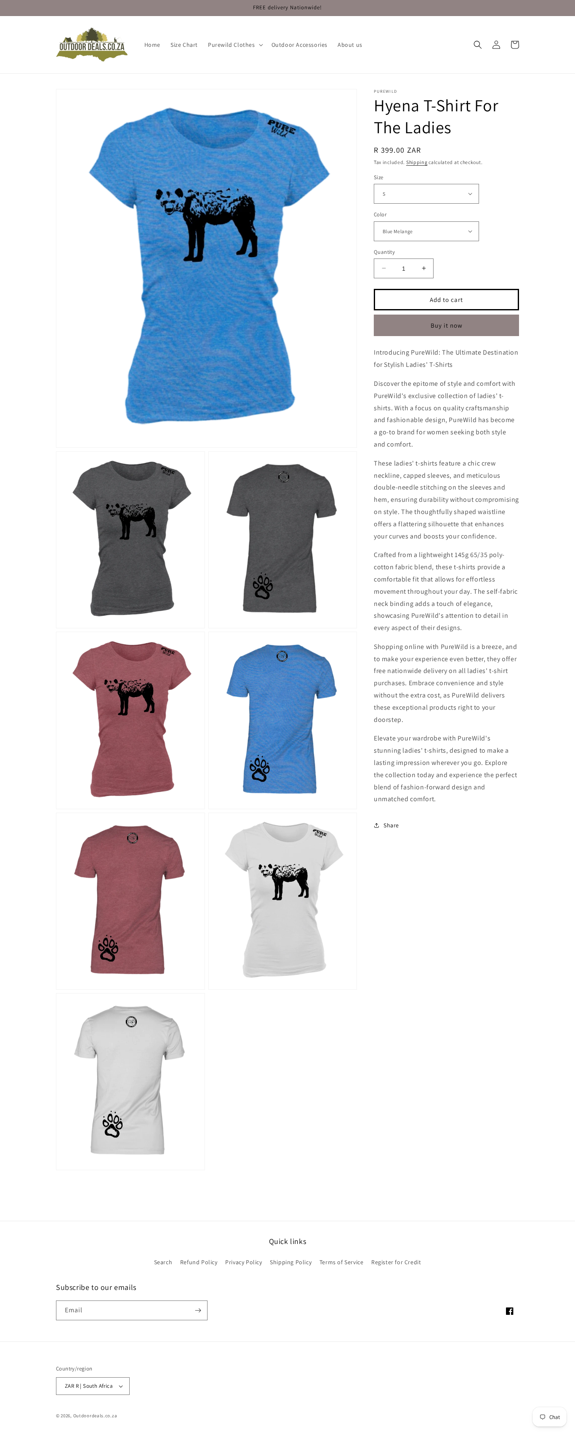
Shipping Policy (290, 1262)
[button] (234, 45)
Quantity (384, 251)
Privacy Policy (243, 1262)
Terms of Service (341, 1262)
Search (163, 1262)
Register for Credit (396, 1262)
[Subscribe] (198, 1310)
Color (380, 214)
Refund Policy (199, 1262)
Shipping (417, 162)
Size (378, 176)
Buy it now (447, 325)
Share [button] (391, 825)
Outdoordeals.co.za (95, 1416)
